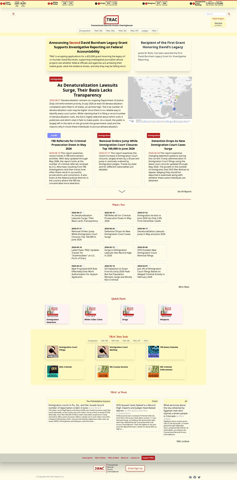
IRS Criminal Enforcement (166, 368)
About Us (124, 458)
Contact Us (135, 458)
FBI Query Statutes (169, 347)
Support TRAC (148, 458)
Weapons (164, 319)
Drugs (125, 319)
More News (184, 286)
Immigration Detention (53, 321)
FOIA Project (218, 18)
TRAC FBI (98, 30)
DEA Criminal (65, 367)
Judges (145, 30)
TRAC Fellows (100, 458)
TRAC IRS (122, 30)
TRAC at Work (182, 441)
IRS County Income (119, 367)
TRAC (155, 30)
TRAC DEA (110, 30)
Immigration (93, 341)
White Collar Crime (93, 319)
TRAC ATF (134, 30)
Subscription (87, 458)
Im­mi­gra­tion (85, 30)
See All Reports (184, 191)
